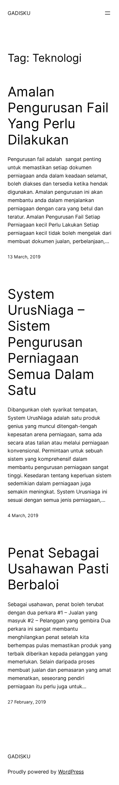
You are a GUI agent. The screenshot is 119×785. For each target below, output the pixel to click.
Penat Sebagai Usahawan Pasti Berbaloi (58, 569)
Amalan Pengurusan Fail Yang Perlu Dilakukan (58, 116)
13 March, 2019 (24, 256)
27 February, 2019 (27, 701)
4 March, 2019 (23, 515)
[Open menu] (107, 13)
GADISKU (19, 13)
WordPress (71, 771)
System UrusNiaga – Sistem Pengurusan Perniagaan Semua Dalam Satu (51, 342)
